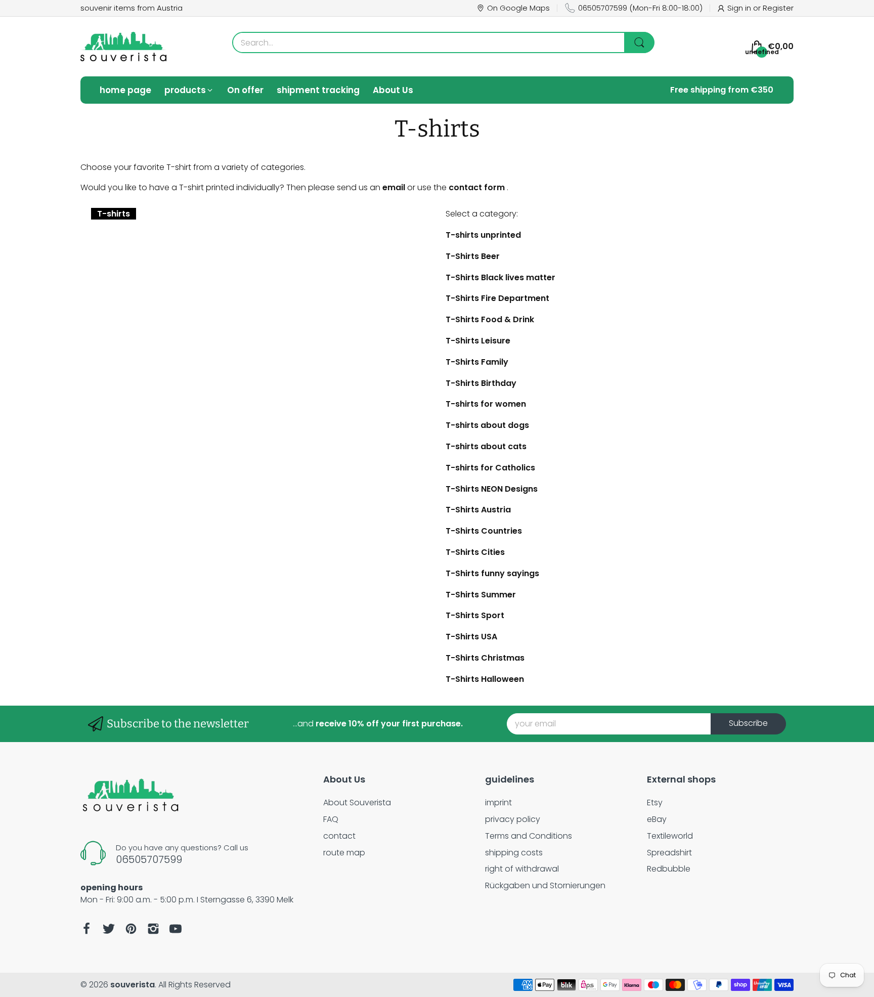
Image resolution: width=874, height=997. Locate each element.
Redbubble (668, 869)
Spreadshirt (669, 852)
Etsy (655, 802)
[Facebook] (86, 929)
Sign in (740, 8)
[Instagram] (153, 929)
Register (778, 8)
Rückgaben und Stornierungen (545, 885)
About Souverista (357, 802)
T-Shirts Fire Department (497, 298)
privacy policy (512, 819)
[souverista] (123, 46)
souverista (132, 984)
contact (339, 836)
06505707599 (602, 8)
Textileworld (670, 836)
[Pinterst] (131, 929)
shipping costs (514, 852)
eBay (657, 819)
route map (344, 852)
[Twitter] (109, 929)
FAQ (330, 819)
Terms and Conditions (528, 836)
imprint (498, 802)
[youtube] (175, 929)
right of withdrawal (522, 869)
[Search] (639, 42)
